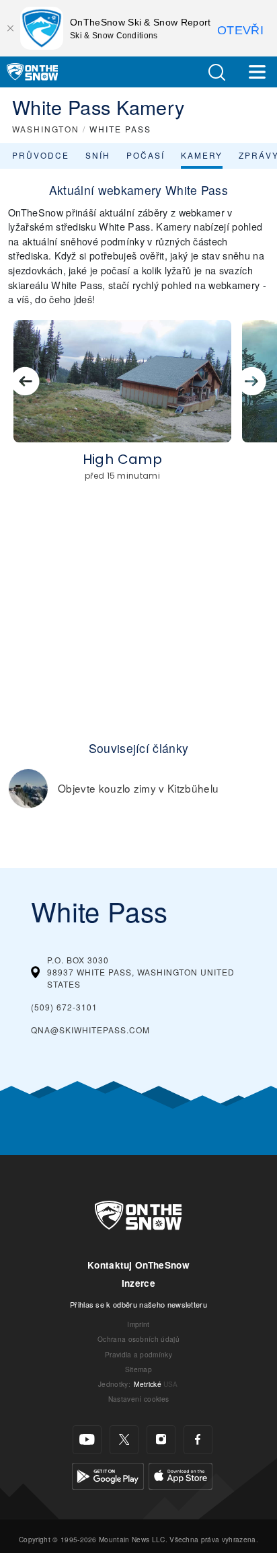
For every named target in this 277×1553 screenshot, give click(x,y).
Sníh (97, 155)
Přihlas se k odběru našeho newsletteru (138, 1304)
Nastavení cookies (138, 1399)
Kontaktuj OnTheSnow (138, 1265)
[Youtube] (87, 1439)
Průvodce (40, 155)
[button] (216, 72)
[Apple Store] (180, 1475)
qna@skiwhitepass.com (90, 1029)
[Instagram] (161, 1439)
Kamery (202, 155)
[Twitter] (124, 1439)
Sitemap (138, 1369)
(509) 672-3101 (64, 1006)
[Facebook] (198, 1439)
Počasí (145, 155)
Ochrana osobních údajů (138, 1339)
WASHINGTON (45, 128)
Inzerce (138, 1283)
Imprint (138, 1324)
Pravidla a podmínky (138, 1354)
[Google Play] (108, 1475)
